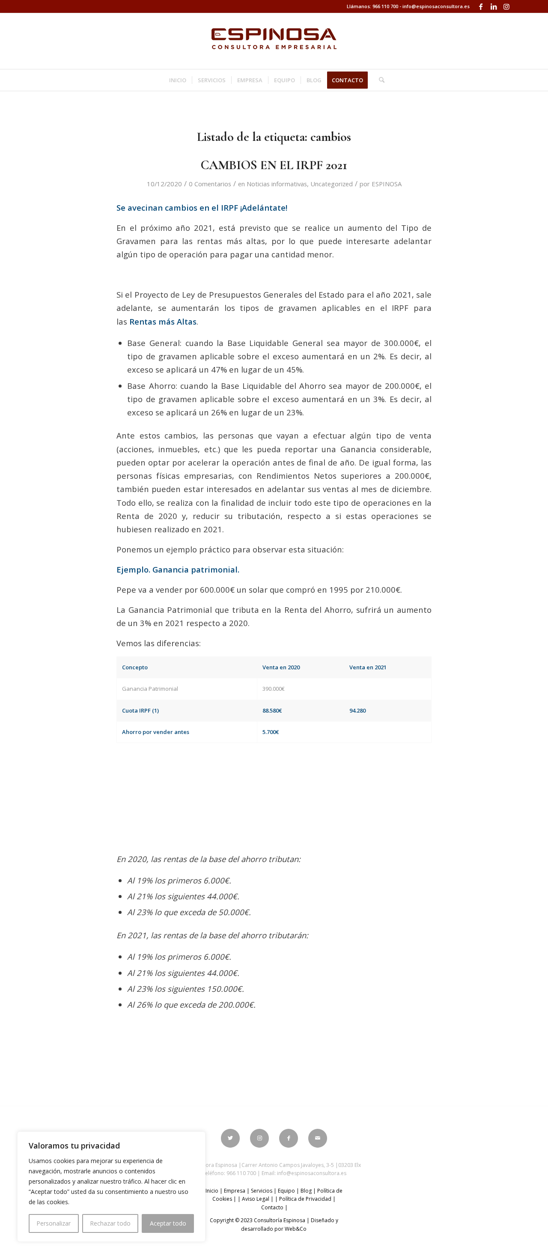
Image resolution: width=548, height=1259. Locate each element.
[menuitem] (178, 80)
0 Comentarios (210, 183)
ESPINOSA (387, 183)
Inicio (212, 1190)
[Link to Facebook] (480, 6)
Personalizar (53, 1223)
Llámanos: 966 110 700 (372, 6)
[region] (111, 1186)
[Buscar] (378, 80)
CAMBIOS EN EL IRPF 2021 (274, 165)
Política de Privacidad (305, 1198)
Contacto (272, 1207)
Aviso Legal (255, 1198)
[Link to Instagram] (506, 6)
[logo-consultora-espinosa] (274, 41)
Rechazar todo (110, 1223)
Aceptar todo (168, 1223)
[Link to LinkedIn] (493, 6)
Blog (306, 1190)
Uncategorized (331, 183)
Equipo (286, 1190)
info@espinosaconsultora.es (436, 6)
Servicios (261, 1190)
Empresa (234, 1190)
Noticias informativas (277, 183)
